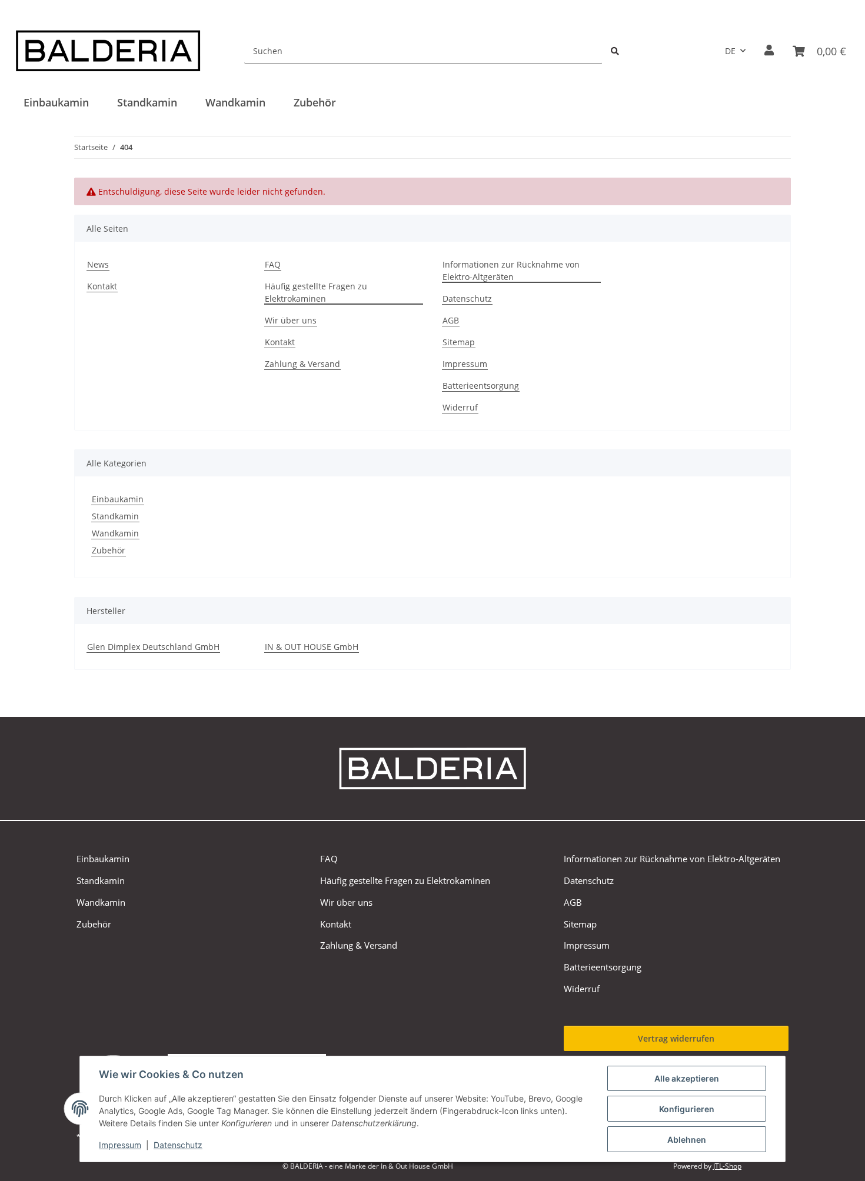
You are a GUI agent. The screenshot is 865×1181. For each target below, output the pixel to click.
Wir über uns (291, 320)
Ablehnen (686, 1140)
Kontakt (102, 286)
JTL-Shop (727, 1166)
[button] (769, 51)
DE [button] (730, 50)
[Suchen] (615, 51)
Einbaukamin (118, 499)
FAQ (273, 264)
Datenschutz (178, 1145)
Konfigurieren (686, 1109)
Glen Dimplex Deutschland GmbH (153, 646)
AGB (451, 320)
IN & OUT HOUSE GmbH (311, 646)
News (98, 264)
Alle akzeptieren (686, 1078)
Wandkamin (115, 533)
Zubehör (108, 550)
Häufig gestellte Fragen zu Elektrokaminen (316, 292)
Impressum (120, 1145)
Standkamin (115, 516)
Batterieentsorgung (481, 385)
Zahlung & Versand (302, 363)
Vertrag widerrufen (676, 1038)
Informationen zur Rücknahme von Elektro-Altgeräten (511, 270)
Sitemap (459, 342)
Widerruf (460, 407)
